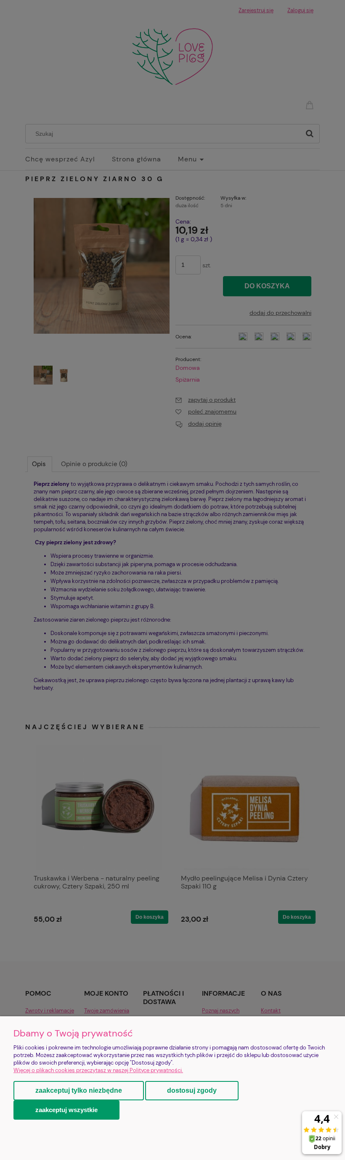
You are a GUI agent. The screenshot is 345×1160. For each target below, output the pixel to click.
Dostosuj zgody (192, 1090)
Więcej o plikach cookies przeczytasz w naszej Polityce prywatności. (98, 1070)
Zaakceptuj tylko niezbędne (78, 1090)
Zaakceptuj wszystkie (66, 1109)
